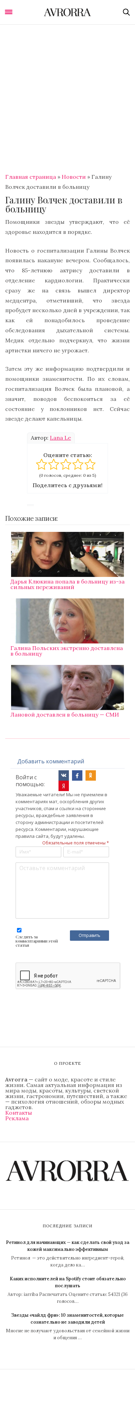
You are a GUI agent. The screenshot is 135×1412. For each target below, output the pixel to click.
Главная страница (30, 176)
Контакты (18, 1112)
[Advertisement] (67, 95)
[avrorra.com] (67, 12)
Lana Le (60, 437)
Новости (74, 176)
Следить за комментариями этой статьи (37, 941)
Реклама (17, 1118)
